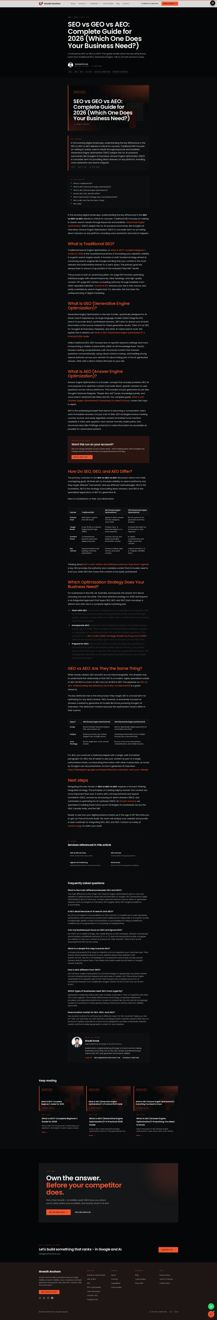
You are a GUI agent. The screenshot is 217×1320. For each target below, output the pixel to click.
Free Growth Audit (49, 1292)
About (73, 3)
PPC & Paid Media (94, 1287)
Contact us (167, 1250)
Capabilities (115, 1283)
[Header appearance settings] (212, 2)
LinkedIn (88, 1058)
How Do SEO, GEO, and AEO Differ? (86, 193)
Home (70, 17)
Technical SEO (101, 285)
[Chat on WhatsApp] (211, 1306)
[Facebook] (52, 1298)
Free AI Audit (168, 4)
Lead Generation (93, 1291)
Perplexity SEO (92, 1299)
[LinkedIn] (40, 1298)
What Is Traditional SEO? (82, 183)
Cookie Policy (164, 1283)
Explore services (83, 1212)
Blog (118, 3)
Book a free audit (80, 457)
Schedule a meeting (150, 4)
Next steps (77, 204)
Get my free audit (57, 1212)
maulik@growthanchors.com (107, 1058)
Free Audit (139, 1283)
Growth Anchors (127, 801)
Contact (126, 3)
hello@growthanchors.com (49, 1254)
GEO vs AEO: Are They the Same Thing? (88, 200)
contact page (75, 825)
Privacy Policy (164, 1275)
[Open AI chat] (211, 1314)
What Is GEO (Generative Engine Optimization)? (92, 187)
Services (82, 3)
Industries (94, 3)
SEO (88, 1283)
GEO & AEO (85, 17)
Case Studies (108, 3)
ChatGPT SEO (92, 1295)
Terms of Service (166, 1279)
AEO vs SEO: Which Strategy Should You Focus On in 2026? (117, 636)
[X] (44, 1298)
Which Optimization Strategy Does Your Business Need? (95, 197)
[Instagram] (48, 1298)
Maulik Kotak (82, 64)
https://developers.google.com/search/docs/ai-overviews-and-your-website (108, 769)
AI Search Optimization (96, 1275)
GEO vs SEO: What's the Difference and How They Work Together (116, 564)
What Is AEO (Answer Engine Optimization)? (90, 190)
